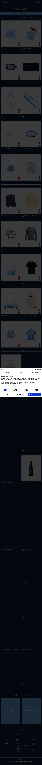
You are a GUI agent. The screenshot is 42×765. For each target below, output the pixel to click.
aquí (20, 383)
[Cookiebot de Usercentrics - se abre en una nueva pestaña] (36, 369)
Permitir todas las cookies (34, 394)
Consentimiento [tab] (7, 372)
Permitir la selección (21, 394)
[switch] (15, 390)
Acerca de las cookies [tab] (35, 372)
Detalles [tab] (21, 372)
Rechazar (8, 394)
